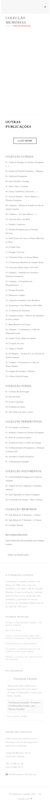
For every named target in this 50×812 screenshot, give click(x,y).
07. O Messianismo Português (17, 462)
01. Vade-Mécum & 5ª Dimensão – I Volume (22, 49)
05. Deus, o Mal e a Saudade (17, 186)
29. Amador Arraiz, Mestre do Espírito (21, 338)
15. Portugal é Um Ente (15, 252)
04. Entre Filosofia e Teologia (17, 181)
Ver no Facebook (13, 716)
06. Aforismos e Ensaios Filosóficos (20, 457)
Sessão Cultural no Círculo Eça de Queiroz (24, 658)
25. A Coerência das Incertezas (17, 311)
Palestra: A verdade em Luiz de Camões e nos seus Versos (23, 650)
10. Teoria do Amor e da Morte (18, 219)
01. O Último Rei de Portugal (17, 392)
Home (8, 26)
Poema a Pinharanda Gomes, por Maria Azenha (24, 624)
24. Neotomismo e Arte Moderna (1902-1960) (24, 305)
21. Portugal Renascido (15, 290)
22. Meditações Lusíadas (15, 295)
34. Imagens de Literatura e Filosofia (20, 371)
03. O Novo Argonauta (14, 402)
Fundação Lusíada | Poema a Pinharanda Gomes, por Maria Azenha (24, 706)
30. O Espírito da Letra (15, 343)
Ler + (25, 606)
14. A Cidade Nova (13, 247)
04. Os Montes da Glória (15, 407)
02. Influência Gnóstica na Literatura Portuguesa (25, 433)
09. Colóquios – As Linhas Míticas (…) (21, 214)
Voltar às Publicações (18, 555)
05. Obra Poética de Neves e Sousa (19, 412)
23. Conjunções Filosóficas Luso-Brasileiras (23, 300)
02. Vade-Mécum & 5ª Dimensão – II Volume (22, 75)
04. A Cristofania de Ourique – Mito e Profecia (24, 500)
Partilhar (24, 716)
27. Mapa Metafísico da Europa (18, 324)
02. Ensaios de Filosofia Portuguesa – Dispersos (24, 171)
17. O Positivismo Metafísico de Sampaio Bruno (25, 262)
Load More (25, 140)
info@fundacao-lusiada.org (22, 774)
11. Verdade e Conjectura (15, 224)
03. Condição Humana (22, 98)
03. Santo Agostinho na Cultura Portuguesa (22, 495)
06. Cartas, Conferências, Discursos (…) (21, 192)
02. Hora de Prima (13, 397)
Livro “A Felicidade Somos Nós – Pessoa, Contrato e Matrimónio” (24, 637)
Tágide (21, 799)
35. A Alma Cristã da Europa (17, 376)
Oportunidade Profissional (21, 644)
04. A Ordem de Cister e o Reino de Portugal (23, 443)
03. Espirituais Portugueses (16, 176)
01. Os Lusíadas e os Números (17, 427)
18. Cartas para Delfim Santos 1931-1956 (22, 267)
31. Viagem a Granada (14, 349)
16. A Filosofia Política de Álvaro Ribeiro (22, 257)
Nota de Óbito (14, 630)
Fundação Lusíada (25, 679)
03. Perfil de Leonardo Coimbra (18, 438)
